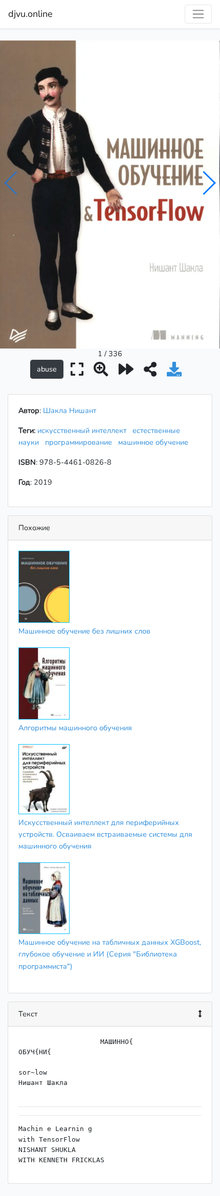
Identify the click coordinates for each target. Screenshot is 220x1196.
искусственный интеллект (83, 430)
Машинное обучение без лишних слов (84, 631)
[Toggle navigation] (198, 14)
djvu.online (30, 14)
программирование (80, 442)
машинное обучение (155, 442)
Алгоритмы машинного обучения (75, 728)
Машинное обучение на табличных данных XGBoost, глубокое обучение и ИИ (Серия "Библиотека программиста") (109, 954)
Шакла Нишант (69, 410)
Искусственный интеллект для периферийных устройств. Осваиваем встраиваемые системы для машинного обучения (105, 834)
